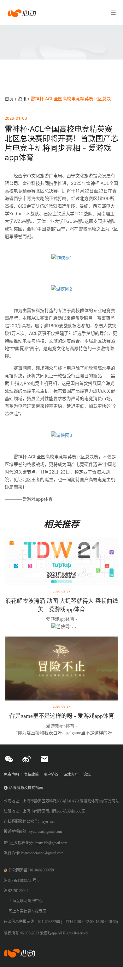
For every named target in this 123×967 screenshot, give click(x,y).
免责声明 (11, 774)
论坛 (87, 774)
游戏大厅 (71, 774)
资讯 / (24, 98)
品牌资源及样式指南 (26, 788)
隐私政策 (31, 774)
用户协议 (51, 774)
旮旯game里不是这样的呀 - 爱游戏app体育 (61, 716)
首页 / (11, 98)
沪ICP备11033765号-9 (21, 880)
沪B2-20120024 (16, 891)
